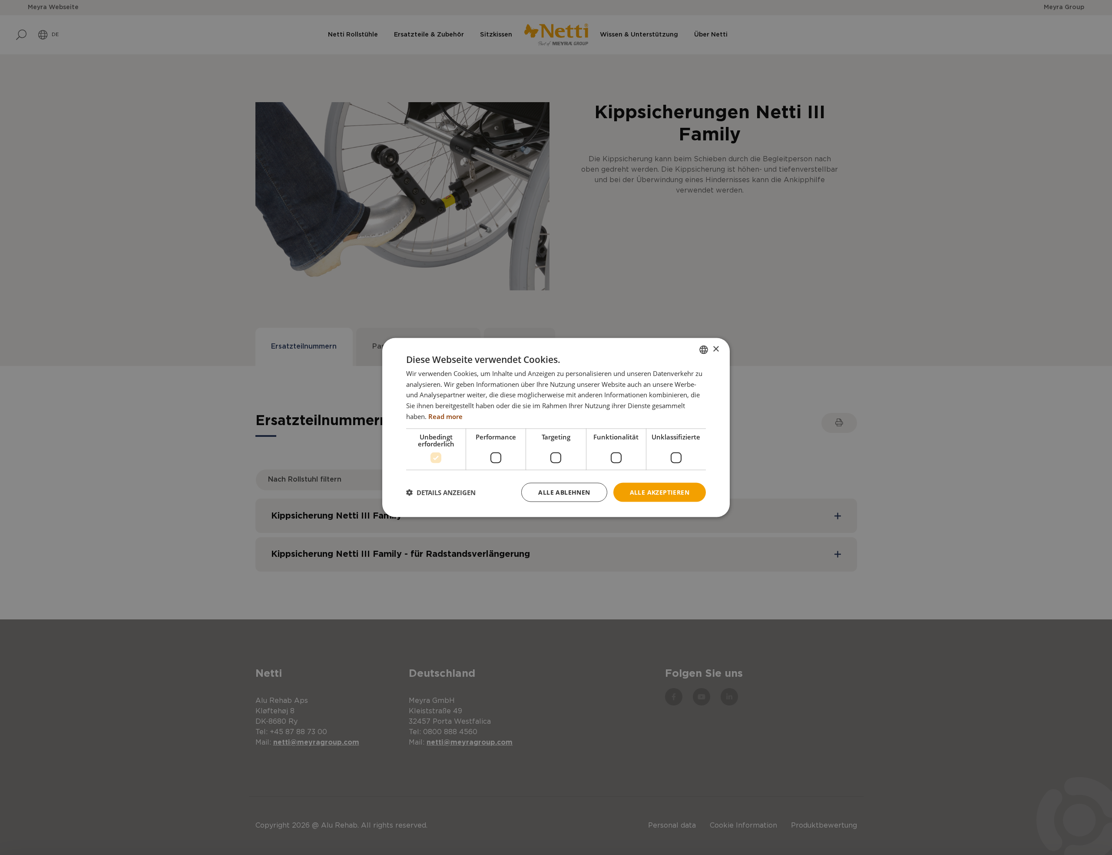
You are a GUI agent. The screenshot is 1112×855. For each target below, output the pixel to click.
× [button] (715, 349)
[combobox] (703, 349)
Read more (445, 416)
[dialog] (556, 427)
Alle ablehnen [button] (564, 492)
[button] (441, 492)
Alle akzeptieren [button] (659, 492)
